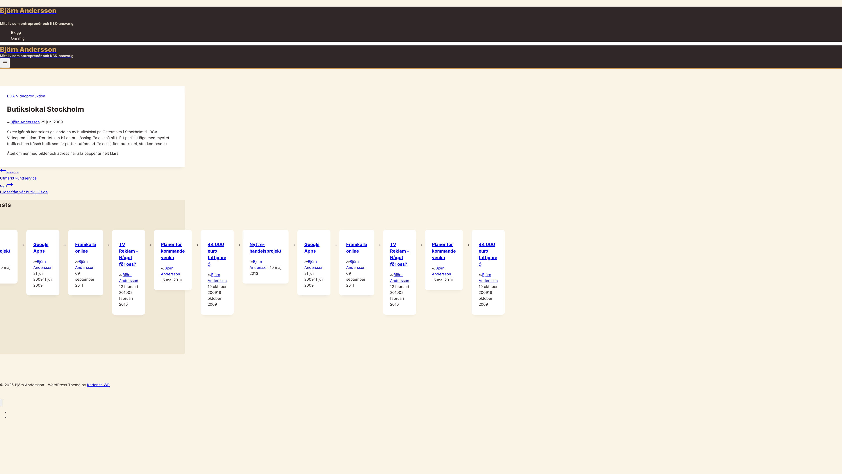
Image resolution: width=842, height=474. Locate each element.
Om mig (18, 38)
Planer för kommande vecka (173, 251)
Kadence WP (98, 385)
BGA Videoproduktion (26, 96)
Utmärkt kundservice (18, 175)
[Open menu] (5, 63)
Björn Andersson (25, 122)
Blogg (16, 32)
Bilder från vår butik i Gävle (24, 189)
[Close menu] (1, 402)
